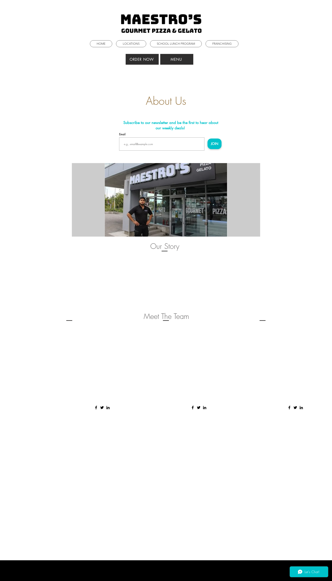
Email (122, 134)
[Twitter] (102, 407)
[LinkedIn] (108, 407)
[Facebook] (96, 407)
